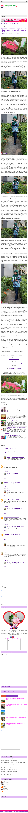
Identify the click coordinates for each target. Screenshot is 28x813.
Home (2, 23)
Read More (12, 418)
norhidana (5, 788)
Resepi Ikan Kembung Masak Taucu (8, 767)
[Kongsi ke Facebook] (5, 402)
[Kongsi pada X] (3, 402)
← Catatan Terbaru (4, 442)
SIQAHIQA (6, 517)
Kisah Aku (12, 23)
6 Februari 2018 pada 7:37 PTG (18, 526)
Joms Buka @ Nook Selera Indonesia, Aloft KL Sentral (16, 717)
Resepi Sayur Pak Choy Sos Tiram (7, 774)
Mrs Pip (4, 786)
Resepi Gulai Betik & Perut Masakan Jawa (9, 765)
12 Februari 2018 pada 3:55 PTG (18, 544)
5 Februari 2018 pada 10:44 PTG (18, 473)
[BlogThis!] (2, 402)
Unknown (5, 499)
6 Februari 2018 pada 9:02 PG (17, 508)
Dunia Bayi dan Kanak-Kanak (12, 420)
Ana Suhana (6, 482)
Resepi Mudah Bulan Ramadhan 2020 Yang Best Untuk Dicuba (13, 762)
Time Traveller (5, 783)
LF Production (22, 811)
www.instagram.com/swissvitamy (14, 366)
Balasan (6, 454)
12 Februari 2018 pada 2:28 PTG (15, 534)
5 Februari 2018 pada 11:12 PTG (13, 499)
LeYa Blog (12, 811)
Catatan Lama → (24, 442)
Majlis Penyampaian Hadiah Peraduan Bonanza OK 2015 (17, 413)
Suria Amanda (6, 534)
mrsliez (5, 552)
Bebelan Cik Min (7, 465)
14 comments (17, 33)
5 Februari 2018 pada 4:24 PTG (15, 465)
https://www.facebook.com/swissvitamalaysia (14, 363)
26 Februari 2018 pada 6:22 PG (18, 562)
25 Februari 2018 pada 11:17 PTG (13, 552)
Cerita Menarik (6, 23)
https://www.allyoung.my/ (14, 359)
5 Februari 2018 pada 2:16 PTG (10, 448)
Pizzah (4, 781)
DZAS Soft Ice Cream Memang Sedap (13, 435)
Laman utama (14, 442)
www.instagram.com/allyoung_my (14, 368)
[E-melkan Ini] (1, 402)
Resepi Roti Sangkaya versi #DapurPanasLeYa (10, 764)
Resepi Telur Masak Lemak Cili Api (7, 758)
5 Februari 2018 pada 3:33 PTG (18, 457)
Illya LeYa (3, 33)
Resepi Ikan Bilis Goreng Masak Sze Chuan (9, 769)
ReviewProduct (17, 23)
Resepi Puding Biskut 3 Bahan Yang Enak (9, 760)
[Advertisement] (14, 671)
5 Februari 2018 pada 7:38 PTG (14, 482)
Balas (5, 452)
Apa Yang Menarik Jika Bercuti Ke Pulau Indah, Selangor (16, 710)
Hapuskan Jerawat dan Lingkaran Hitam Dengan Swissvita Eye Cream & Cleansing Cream (14, 30)
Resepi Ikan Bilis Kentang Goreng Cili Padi (9, 771)
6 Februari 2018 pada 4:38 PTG (13, 517)
